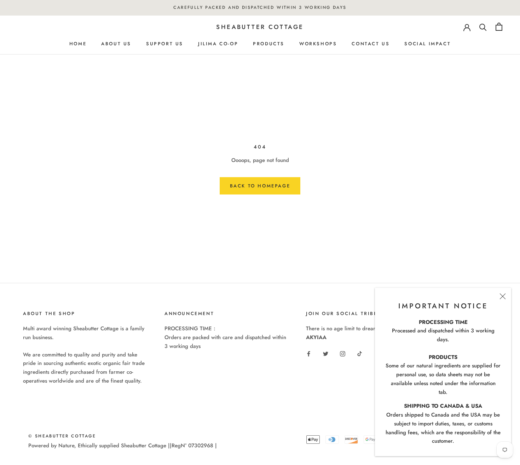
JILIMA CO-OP (218, 43)
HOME (77, 43)
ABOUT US (116, 43)
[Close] (502, 296)
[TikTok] (359, 353)
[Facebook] (308, 353)
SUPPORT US (164, 43)
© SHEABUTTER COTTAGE (62, 436)
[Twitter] (325, 353)
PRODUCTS (268, 43)
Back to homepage (260, 185)
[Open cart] (499, 27)
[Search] (483, 26)
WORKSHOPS (318, 43)
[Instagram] (342, 353)
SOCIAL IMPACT (427, 43)
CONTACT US (370, 43)
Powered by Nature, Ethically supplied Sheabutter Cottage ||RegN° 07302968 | (122, 445)
